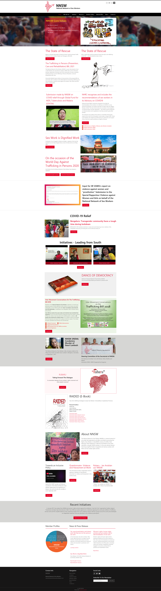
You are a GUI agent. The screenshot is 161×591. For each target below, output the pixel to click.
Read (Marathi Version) (75, 562)
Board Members (72, 580)
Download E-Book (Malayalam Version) (77, 419)
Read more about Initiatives (80, 517)
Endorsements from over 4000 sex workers (57, 326)
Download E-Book (73, 413)
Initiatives (71, 575)
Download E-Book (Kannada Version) (77, 417)
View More (49, 495)
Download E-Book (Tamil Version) (76, 420)
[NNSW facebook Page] (107, 3)
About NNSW (72, 573)
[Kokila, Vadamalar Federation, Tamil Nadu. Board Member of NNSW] (62, 130)
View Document (50, 58)
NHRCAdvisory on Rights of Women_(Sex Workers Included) (97, 126)
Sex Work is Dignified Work (78, 554)
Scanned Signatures (51, 327)
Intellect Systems (83, 589)
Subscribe (111, 580)
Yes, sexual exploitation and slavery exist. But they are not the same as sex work (80, 533)
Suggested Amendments (53, 324)
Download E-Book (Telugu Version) (77, 421)
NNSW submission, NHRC (90, 127)
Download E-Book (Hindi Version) (76, 416)
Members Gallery (90, 14)
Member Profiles (72, 576)
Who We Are (66, 14)
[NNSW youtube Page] (99, 574)
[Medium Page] (114, 3)
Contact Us (112, 14)
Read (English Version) (75, 560)
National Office (99, 14)
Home (59, 14)
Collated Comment (51, 323)
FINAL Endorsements (64, 323)
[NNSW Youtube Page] (112, 3)
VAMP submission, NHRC (89, 129)
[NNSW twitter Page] (109, 3)
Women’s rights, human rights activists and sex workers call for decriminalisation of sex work (102, 533)
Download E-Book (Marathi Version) (77, 414)
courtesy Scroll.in (74, 547)
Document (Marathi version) (68, 174)
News (70, 581)
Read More (49, 85)
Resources (81, 14)
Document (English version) (52, 174)
